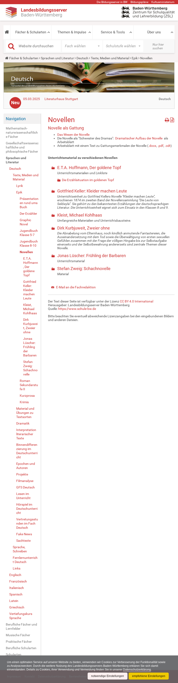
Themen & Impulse (71, 32)
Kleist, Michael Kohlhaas (30, 309)
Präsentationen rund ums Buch (29, 203)
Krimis (24, 402)
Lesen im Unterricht (23, 496)
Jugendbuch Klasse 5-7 (29, 233)
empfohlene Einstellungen (148, 676)
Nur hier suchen (158, 46)
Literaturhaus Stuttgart (61, 99)
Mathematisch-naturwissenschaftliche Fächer (22, 132)
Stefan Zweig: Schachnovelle (30, 368)
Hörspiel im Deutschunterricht (27, 509)
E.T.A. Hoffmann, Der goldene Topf (30, 267)
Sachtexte (23, 540)
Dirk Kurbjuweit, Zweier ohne (30, 326)
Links (16, 568)
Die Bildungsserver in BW (112, 2)
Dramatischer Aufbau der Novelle (138, 138)
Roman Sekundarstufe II (29, 385)
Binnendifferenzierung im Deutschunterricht (27, 451)
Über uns (154, 32)
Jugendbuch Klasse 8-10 (29, 243)
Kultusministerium (163, 2)
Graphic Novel (25, 222)
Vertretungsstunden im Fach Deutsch (27, 523)
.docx (152, 146)
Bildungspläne (139, 2)
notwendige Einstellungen (107, 676)
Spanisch (15, 594)
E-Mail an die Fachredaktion (76, 287)
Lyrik (19, 186)
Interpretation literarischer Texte (26, 434)
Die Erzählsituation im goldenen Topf (88, 180)
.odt (168, 146)
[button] (6, 32)
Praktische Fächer (19, 641)
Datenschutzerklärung (137, 669)
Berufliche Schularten (21, 648)
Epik (135, 58)
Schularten (13, 654)
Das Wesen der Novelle (73, 134)
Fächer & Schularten (30, 32)
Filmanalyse (24, 481)
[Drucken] (167, 119)
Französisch (18, 581)
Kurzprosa (27, 395)
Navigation (16, 118)
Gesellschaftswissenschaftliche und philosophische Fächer (22, 147)
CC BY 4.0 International (136, 301)
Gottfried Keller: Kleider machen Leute (29, 290)
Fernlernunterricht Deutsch (25, 560)
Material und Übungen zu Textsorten (25, 413)
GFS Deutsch (25, 487)
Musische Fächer (18, 635)
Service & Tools (113, 32)
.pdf (160, 146)
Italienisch (16, 588)
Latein (13, 601)
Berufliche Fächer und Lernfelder (21, 626)
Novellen (26, 252)
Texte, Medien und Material (110, 58)
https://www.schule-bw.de (77, 309)
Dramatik (22, 423)
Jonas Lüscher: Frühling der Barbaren (30, 347)
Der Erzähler (28, 213)
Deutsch (82, 58)
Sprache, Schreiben (20, 549)
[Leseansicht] (172, 119)
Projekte (22, 474)
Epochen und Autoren (25, 466)
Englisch (15, 575)
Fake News (24, 534)
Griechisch (16, 607)
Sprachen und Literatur (57, 58)
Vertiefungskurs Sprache (20, 616)
